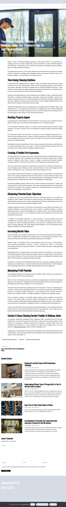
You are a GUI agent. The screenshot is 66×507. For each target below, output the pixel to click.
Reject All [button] (53, 504)
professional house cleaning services (10, 339)
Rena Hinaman (5, 52)
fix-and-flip (22, 339)
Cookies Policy (25, 504)
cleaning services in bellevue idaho (33, 339)
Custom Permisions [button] (42, 504)
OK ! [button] (33, 504)
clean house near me (20, 327)
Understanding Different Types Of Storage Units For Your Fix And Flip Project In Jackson (43, 385)
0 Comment (27, 52)
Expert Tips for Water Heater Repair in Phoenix (39, 405)
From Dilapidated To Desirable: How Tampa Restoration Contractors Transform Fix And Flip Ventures (41, 421)
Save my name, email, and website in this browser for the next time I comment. (24, 466)
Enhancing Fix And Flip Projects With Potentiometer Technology (40, 364)
